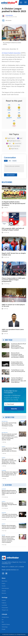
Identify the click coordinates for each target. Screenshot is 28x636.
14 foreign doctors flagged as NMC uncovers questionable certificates (10, 449)
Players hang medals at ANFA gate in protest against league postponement (13, 279)
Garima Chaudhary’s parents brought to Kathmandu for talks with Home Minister (18, 380)
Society (3, 586)
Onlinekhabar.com (6, 563)
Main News (4, 581)
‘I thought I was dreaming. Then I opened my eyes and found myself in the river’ (10, 516)
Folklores (4, 602)
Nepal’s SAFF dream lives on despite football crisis (14, 254)
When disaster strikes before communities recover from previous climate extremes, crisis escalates (8, 539)
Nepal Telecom (14, 148)
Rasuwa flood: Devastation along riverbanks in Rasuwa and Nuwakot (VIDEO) (17, 355)
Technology (4, 627)
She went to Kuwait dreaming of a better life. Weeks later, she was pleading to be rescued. (9, 461)
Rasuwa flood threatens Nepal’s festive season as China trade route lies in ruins (9, 492)
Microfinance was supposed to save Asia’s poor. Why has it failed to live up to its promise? (10, 474)
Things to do (5, 610)
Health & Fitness (6, 624)
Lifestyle (4, 590)
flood (9, 143)
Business (4, 593)
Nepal (20, 138)
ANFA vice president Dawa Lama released (13, 330)
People (3, 629)
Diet (3, 622)
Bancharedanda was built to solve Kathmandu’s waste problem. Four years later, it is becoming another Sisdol (10, 436)
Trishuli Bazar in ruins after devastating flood (18, 370)
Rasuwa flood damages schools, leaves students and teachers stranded (9, 527)
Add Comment (11, 175)
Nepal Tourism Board (15, 146)
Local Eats (4, 605)
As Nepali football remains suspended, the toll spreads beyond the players (13, 203)
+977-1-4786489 (19, 566)
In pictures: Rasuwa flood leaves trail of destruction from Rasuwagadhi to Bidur (18, 346)
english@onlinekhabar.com (12, 569)
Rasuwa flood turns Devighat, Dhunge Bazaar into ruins (9, 504)
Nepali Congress (11, 138)
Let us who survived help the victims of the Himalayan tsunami (9, 424)
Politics (3, 583)
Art (2, 619)
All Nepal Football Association (11, 53)
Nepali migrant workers (14, 140)
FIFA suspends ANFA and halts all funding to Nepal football (13, 229)
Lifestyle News (5, 617)
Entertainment (5, 588)
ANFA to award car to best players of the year (13, 305)
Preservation (5, 607)
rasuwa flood (18, 143)
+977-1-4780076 (9, 566)
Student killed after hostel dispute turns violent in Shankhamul (17, 363)
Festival (4, 600)
